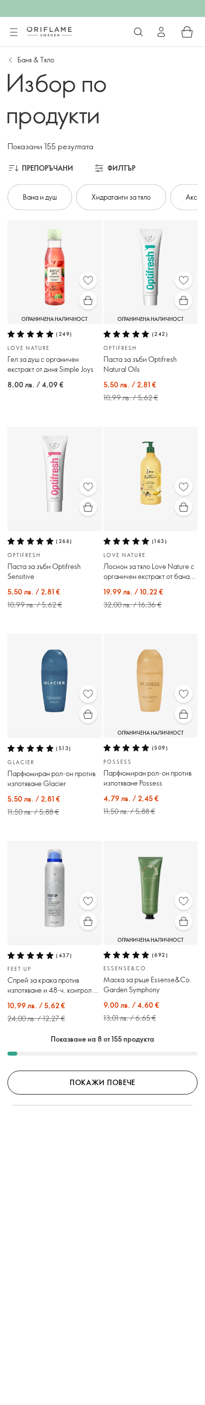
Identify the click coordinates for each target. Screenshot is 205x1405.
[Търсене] (138, 31)
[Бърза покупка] (88, 300)
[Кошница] (187, 31)
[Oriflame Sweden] (49, 31)
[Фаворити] (88, 280)
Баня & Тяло (35, 59)
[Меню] (13, 32)
